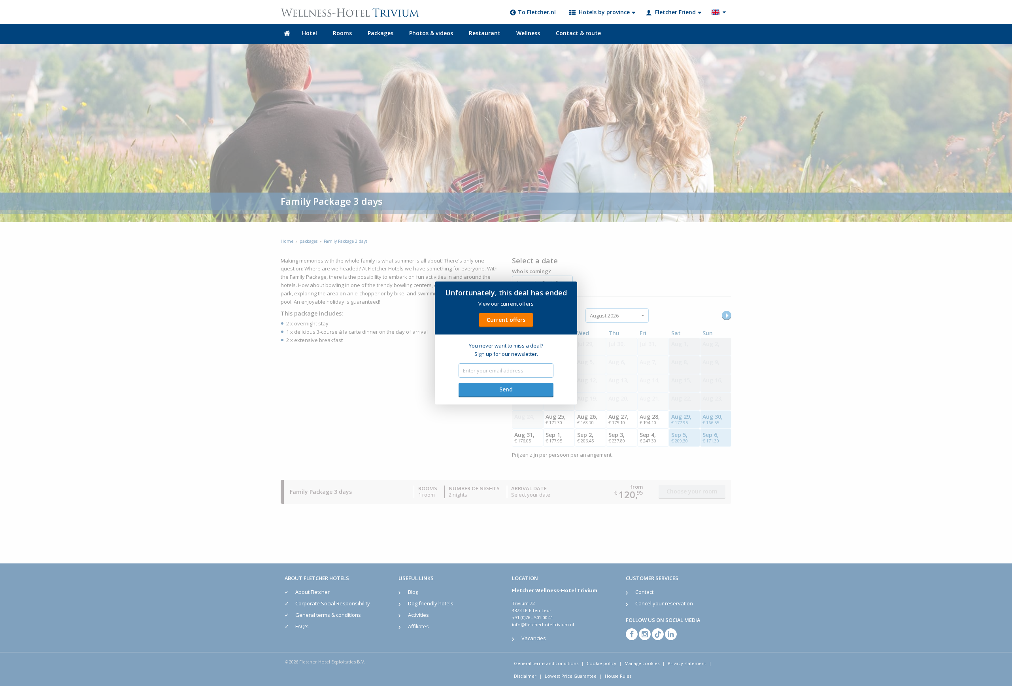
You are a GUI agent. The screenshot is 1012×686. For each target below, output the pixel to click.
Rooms (342, 33)
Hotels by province (604, 12)
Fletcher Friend (675, 12)
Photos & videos (431, 33)
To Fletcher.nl (537, 12)
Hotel (309, 33)
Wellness (528, 33)
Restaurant (484, 33)
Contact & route (578, 33)
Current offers (506, 319)
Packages (380, 33)
